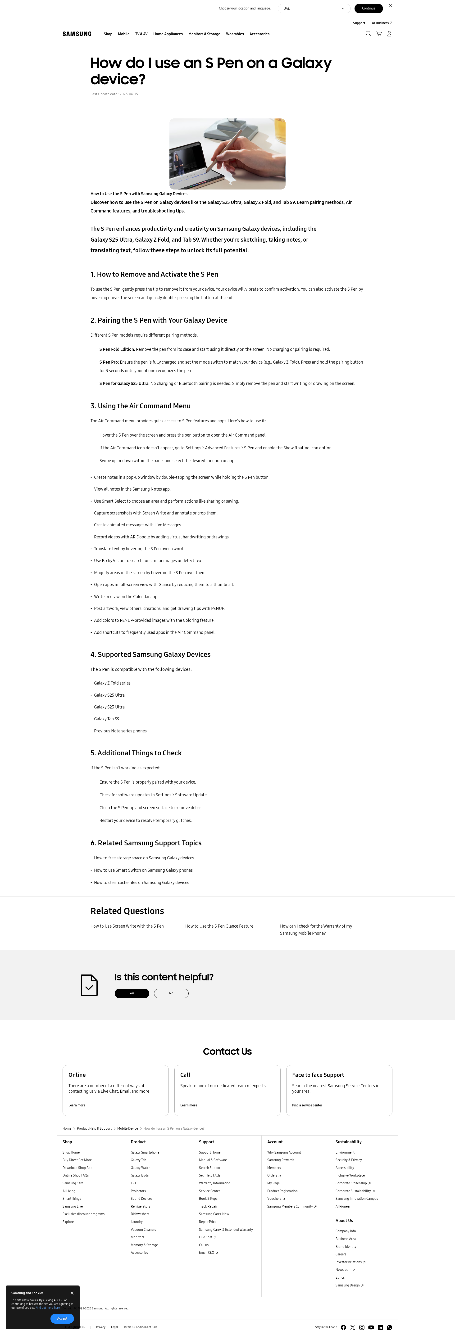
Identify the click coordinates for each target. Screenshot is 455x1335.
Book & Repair (209, 1199)
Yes (132, 993)
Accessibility (345, 1168)
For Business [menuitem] (379, 23)
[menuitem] (108, 34)
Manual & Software (213, 1160)
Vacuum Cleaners (143, 1230)
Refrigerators (140, 1206)
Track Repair (208, 1206)
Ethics (340, 1278)
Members (274, 1168)
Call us (204, 1245)
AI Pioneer (343, 1206)
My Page (273, 1183)
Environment (345, 1152)
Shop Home (71, 1152)
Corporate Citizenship (352, 1183)
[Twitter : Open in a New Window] (352, 1327)
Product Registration (282, 1191)
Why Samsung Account (284, 1152)
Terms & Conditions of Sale (140, 1327)
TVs (133, 1183)
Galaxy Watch (140, 1168)
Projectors (138, 1191)
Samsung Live (73, 1206)
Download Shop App (77, 1168)
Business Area (346, 1239)
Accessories (139, 1253)
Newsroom (344, 1270)
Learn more (76, 1105)
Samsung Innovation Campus (357, 1199)
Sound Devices (141, 1199)
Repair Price (207, 1222)
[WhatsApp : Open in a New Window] (389, 1327)
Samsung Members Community (290, 1206)
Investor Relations (349, 1262)
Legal (114, 1327)
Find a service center (307, 1105)
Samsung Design (348, 1285)
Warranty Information (215, 1183)
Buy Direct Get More (77, 1160)
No (171, 993)
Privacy (100, 1327)
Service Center (209, 1191)
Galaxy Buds (140, 1175)
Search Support (210, 1168)
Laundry (137, 1222)
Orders (272, 1175)
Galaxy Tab (138, 1160)
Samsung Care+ (74, 1183)
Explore (68, 1222)
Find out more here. (48, 1307)
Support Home (209, 1152)
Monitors (137, 1237)
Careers (341, 1254)
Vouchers (274, 1199)
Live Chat (206, 1237)
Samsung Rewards (280, 1160)
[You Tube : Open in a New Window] (371, 1327)
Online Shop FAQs (76, 1175)
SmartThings (72, 1199)
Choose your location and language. (245, 8)
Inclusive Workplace (350, 1175)
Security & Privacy (349, 1160)
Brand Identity (346, 1247)
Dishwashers (140, 1214)
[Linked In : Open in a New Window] (380, 1327)
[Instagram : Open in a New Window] (362, 1327)
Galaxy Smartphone (145, 1152)
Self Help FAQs (209, 1175)
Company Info (346, 1231)
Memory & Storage (144, 1245)
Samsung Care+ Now (214, 1214)
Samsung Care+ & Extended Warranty (226, 1230)
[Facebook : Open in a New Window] (343, 1327)
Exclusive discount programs (84, 1214)
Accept (62, 1319)
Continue (368, 8)
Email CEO (207, 1253)
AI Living (69, 1191)
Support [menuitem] (359, 23)
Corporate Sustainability (354, 1191)
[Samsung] (77, 34)
